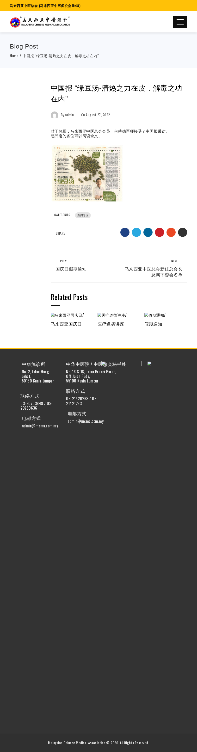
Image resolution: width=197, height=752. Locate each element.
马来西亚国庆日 (66, 324)
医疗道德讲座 (111, 324)
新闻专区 (82, 215)
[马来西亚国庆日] (67, 314)
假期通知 (153, 324)
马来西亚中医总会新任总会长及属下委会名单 (153, 268)
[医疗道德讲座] (112, 314)
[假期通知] (155, 314)
